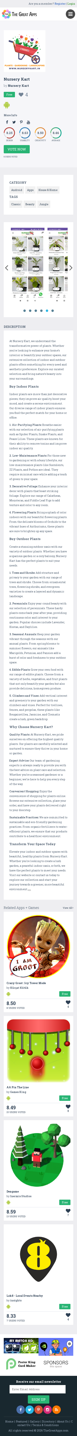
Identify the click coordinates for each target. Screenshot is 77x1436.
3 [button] (36, 311)
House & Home (48, 190)
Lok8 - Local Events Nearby (25, 1295)
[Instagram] (47, 1409)
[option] (27, 266)
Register (60, 3)
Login (71, 3)
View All (67, 907)
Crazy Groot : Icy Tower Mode (26, 983)
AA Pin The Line (18, 1087)
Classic (16, 204)
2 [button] (30, 311)
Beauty (29, 204)
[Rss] (56, 1409)
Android (16, 190)
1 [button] (24, 311)
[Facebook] (20, 1409)
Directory (48, 1421)
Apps (30, 190)
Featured (21, 1421)
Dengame (13, 1191)
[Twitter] (29, 1409)
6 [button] (52, 311)
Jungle (43, 204)
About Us (63, 1421)
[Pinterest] (38, 1409)
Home (9, 1421)
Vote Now (16, 149)
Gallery (35, 1421)
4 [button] (41, 311)
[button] (6, 267)
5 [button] (47, 311)
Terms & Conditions (45, 1425)
